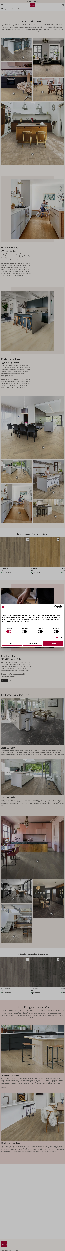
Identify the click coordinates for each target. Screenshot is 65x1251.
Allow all (53, 643)
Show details (56, 637)
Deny (11, 643)
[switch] (24, 631)
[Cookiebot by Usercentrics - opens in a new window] (55, 606)
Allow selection (32, 643)
